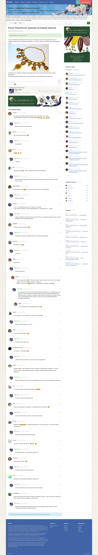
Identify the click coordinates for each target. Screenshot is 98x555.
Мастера (22, 2)
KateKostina (15, 457)
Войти (78, 2)
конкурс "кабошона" (39, 81)
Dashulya (14, 421)
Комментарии (69, 69)
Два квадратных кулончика (75, 108)
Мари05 (14, 312)
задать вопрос (14, 12)
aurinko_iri (15, 203)
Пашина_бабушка (16, 186)
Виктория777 (71, 73)
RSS (71, 175)
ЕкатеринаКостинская (73, 78)
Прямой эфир (70, 67)
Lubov (14, 149)
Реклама (80, 528)
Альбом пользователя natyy (72, 215)
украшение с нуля (64, 10)
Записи (65, 525)
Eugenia (14, 259)
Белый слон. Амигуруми (74, 128)
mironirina (15, 112)
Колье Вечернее (72, 147)
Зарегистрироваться (85, 2)
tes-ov (69, 193)
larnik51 (14, 365)
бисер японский (24, 81)
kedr (13, 385)
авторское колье (31, 81)
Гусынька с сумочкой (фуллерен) (76, 123)
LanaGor (70, 107)
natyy (14, 475)
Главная (17, 2)
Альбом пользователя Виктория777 (73, 231)
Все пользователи (69, 203)
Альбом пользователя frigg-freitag (15, 30)
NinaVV (70, 135)
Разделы (66, 527)
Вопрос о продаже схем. (74, 84)
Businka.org (10, 553)
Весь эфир (68, 175)
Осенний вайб (72, 113)
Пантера (14, 440)
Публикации (75, 69)
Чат (47, 2)
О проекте (80, 525)
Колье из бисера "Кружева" (75, 118)
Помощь (79, 530)
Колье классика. (72, 94)
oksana (70, 92)
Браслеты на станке (73, 103)
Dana (14, 167)
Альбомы (21, 22)
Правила (80, 527)
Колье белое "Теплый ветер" (75, 132)
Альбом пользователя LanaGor (72, 219)
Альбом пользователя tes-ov (72, 225)
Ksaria (14, 403)
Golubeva (14, 131)
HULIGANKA (15, 223)
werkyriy (70, 116)
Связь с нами (80, 531)
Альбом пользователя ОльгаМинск (73, 252)
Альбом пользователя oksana (72, 237)
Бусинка (9, 2)
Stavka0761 (15, 241)
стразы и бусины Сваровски (15, 81)
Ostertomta (71, 111)
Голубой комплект (73, 99)
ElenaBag (70, 87)
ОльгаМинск (70, 200)
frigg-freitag (18, 89)
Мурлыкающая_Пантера (18, 347)
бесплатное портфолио (28, 10)
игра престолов (11, 82)
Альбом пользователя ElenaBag (72, 241)
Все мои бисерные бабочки (75, 79)
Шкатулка (71, 89)
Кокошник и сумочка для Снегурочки (77, 75)
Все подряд (12, 22)
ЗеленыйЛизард (16, 493)
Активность (66, 530)
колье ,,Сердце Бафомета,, (75, 137)
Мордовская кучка (73, 142)
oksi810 (14, 329)
